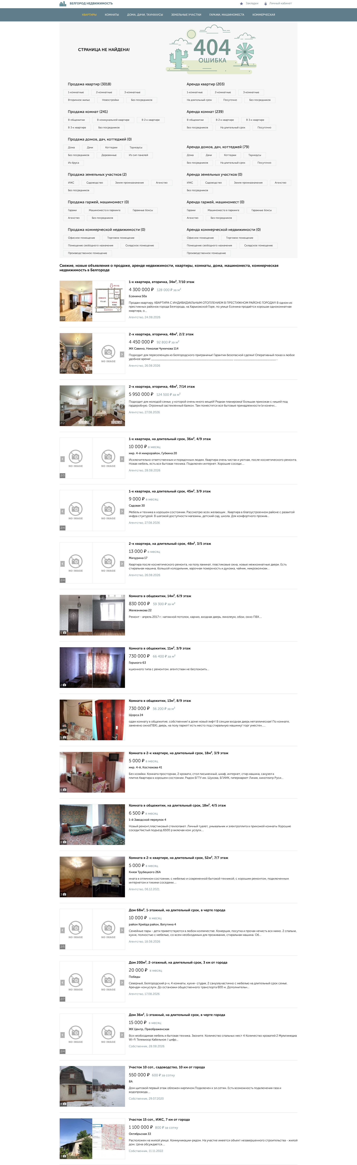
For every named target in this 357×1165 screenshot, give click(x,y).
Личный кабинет (280, 3)
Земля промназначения (129, 182)
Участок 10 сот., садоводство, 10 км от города (167, 1067)
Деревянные (109, 155)
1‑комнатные (76, 92)
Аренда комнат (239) (205, 112)
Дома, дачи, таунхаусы (145, 14)
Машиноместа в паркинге (104, 210)
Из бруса (73, 163)
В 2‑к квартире (151, 120)
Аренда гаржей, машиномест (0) (215, 202)
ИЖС (71, 182)
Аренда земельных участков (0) (214, 175)
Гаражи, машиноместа (226, 14)
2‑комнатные (104, 92)
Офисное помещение (81, 238)
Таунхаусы (136, 147)
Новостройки (110, 100)
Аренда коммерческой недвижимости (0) (224, 230)
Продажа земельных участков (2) (97, 175)
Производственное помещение (87, 253)
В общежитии (76, 120)
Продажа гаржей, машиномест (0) (98, 202)
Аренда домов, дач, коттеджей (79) (218, 147)
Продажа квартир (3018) (89, 84)
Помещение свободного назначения (90, 245)
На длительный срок (199, 100)
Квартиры (89, 14)
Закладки (252, 3)
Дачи (90, 147)
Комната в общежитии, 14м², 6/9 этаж (160, 596)
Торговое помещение (120, 238)
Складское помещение (140, 245)
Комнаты (112, 14)
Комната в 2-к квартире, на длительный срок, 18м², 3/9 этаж (178, 753)
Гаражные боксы (143, 210)
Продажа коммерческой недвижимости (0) (106, 230)
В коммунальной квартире (113, 120)
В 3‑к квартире (77, 127)
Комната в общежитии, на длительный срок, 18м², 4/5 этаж (177, 805)
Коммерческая (264, 14)
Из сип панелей (138, 155)
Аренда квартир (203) (206, 84)
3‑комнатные (132, 92)
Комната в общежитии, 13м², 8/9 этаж (160, 701)
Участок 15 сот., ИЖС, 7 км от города (159, 1119)
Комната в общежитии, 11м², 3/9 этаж (160, 648)
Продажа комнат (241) (88, 112)
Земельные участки (186, 14)
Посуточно (230, 100)
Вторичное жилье (79, 100)
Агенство (162, 182)
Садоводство (94, 182)
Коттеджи (111, 147)
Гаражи (72, 210)
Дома (71, 147)
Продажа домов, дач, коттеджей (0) (100, 139)
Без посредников (141, 100)
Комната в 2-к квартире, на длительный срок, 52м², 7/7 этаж (178, 858)
